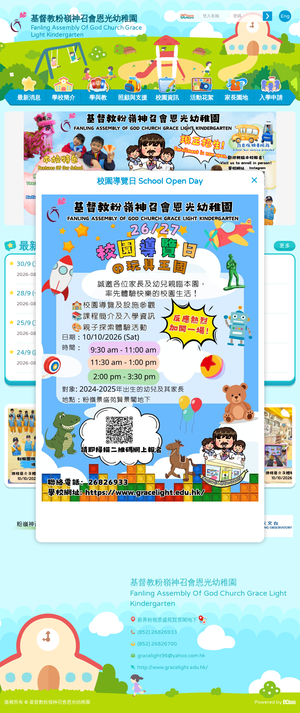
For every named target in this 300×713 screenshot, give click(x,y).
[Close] (254, 180)
